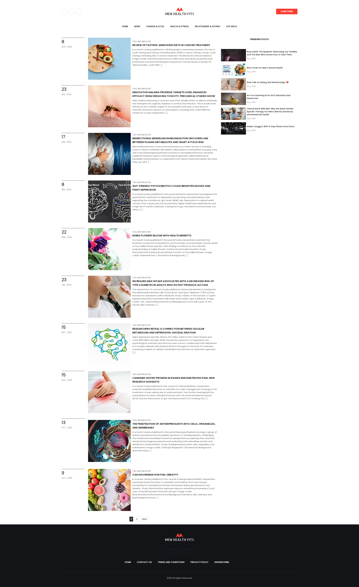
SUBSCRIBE (287, 11)
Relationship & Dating (207, 26)
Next (144, 519)
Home (125, 26)
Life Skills (231, 26)
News (137, 26)
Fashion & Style (155, 26)
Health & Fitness (179, 26)
